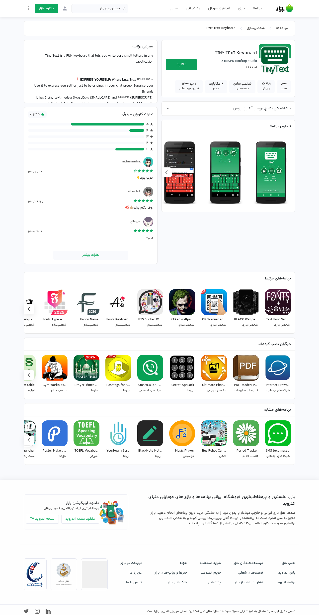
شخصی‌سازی (255, 28)
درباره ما (136, 573)
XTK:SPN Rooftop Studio (239, 61)
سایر (174, 8)
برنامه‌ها (282, 28)
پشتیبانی (193, 8)
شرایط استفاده (210, 563)
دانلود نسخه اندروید (80, 519)
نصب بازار (288, 563)
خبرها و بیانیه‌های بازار (171, 573)
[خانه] (284, 8)
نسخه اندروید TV (42, 519)
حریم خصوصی (210, 573)
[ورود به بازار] (64, 8)
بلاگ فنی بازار (177, 582)
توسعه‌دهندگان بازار (248, 563)
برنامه (257, 8)
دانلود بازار (46, 8)
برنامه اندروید (285, 582)
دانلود (181, 64)
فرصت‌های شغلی (250, 573)
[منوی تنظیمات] (28, 8)
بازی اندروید (286, 573)
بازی (241, 8)
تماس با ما (134, 582)
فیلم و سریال (219, 8)
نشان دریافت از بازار (249, 582)
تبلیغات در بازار (131, 563)
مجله (183, 563)
